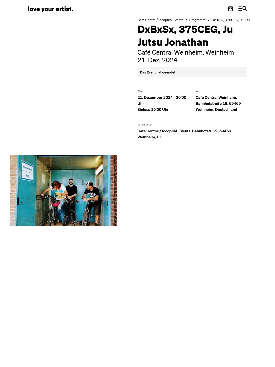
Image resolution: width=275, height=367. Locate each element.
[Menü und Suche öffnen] (242, 8)
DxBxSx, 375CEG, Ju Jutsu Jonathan (232, 20)
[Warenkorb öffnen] (230, 8)
